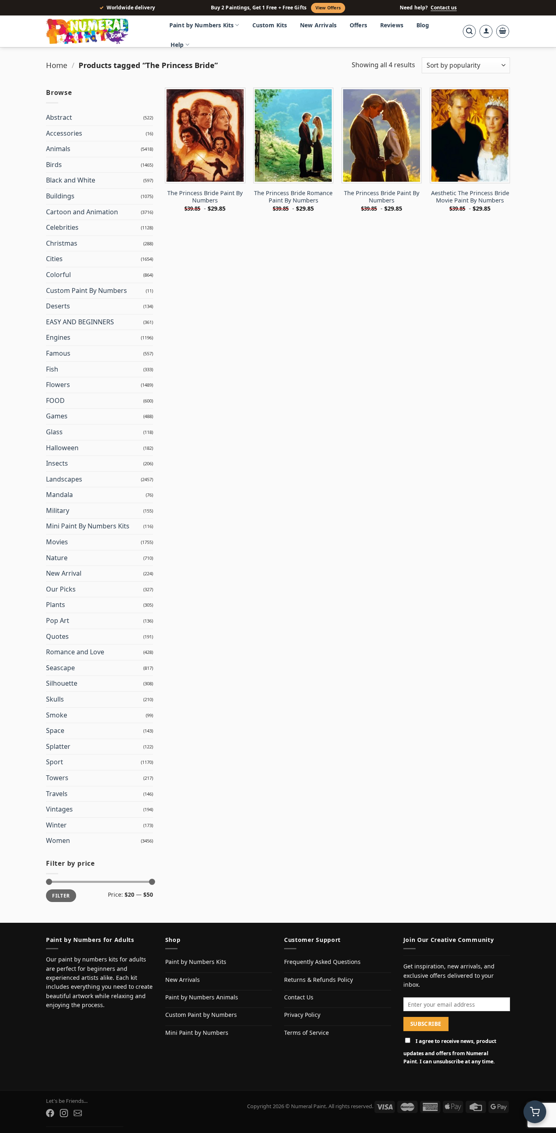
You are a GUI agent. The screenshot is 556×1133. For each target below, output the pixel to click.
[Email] (78, 1113)
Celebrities (62, 227)
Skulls (55, 699)
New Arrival (63, 573)
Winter (56, 825)
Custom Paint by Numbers (201, 1015)
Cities (54, 258)
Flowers (58, 384)
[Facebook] (50, 1113)
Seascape (60, 667)
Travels (57, 793)
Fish (52, 369)
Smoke (56, 715)
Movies (57, 541)
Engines (58, 337)
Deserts (58, 305)
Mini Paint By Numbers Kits (87, 525)
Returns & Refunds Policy (318, 979)
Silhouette (61, 683)
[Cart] (502, 31)
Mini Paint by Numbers (196, 1032)
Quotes (57, 636)
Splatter (58, 746)
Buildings (60, 195)
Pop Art (57, 620)
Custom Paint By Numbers (86, 290)
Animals (58, 148)
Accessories (64, 133)
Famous (58, 353)
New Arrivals (318, 25)
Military (57, 510)
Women (58, 840)
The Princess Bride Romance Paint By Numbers (293, 197)
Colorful (58, 274)
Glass (54, 431)
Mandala (59, 494)
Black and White (70, 180)
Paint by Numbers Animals (201, 997)
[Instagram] (64, 1113)
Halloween (62, 447)
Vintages (59, 809)
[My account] (486, 31)
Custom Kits (269, 25)
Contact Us (298, 997)
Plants (55, 604)
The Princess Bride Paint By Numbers (205, 197)
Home (56, 65)
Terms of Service (306, 1032)
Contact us (444, 7)
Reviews (391, 25)
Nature (57, 557)
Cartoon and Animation (82, 211)
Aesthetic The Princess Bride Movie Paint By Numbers (470, 197)
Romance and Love (75, 651)
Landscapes (64, 479)
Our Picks (61, 589)
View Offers (328, 8)
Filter (61, 895)
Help (177, 44)
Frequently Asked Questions (322, 962)
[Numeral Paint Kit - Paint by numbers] (99, 31)
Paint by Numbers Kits (201, 25)
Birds (54, 164)
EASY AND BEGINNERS (80, 321)
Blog (422, 25)
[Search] (469, 31)
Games (57, 415)
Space (55, 730)
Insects (57, 463)
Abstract (59, 117)
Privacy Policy (302, 1015)
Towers (57, 777)
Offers (358, 25)
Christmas (61, 243)
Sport (54, 761)
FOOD (55, 400)
